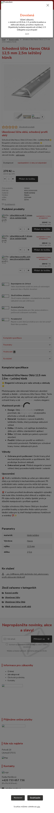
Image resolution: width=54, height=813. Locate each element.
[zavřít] (48, 5)
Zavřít (27, 34)
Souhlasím (35, 797)
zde (38, 807)
